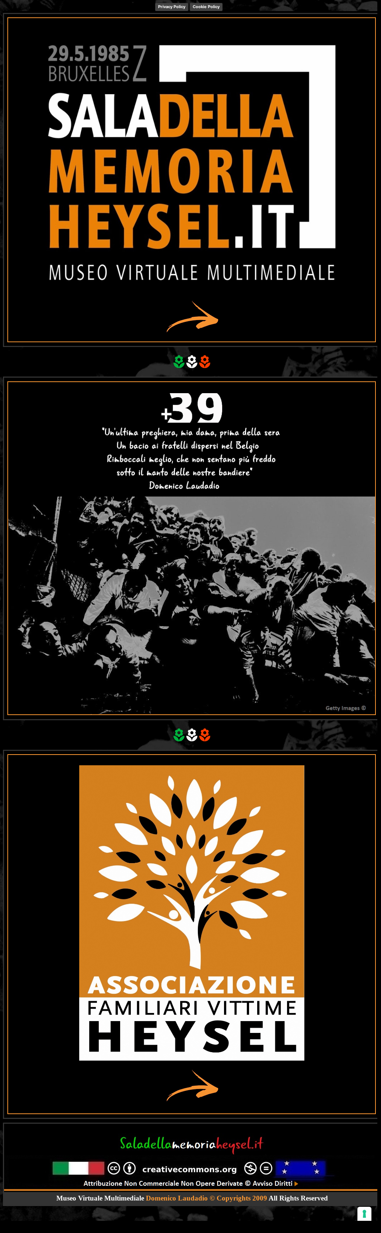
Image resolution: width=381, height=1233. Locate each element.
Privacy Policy (171, 6)
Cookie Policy (206, 6)
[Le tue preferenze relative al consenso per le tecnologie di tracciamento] (364, 1214)
